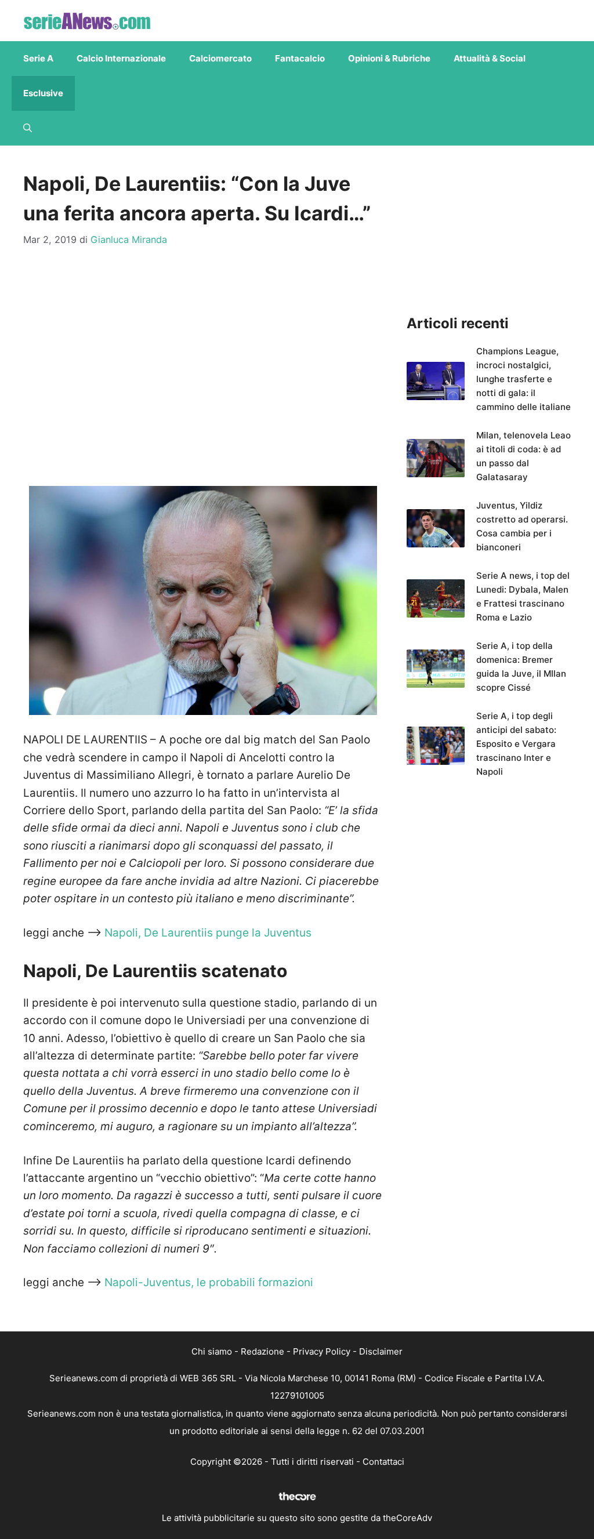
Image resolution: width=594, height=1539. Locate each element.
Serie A (38, 58)
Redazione (262, 1351)
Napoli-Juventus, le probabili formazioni (208, 1282)
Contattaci (383, 1461)
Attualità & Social (490, 58)
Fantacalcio (300, 58)
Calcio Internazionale (121, 58)
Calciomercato (220, 58)
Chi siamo (211, 1351)
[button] (28, 128)
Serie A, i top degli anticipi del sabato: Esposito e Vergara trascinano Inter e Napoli (516, 743)
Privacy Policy (321, 1351)
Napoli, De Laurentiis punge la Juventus (208, 932)
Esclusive (43, 93)
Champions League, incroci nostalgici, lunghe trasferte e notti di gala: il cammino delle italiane (523, 379)
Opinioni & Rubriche (389, 58)
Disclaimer (381, 1351)
